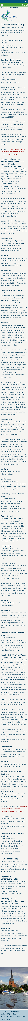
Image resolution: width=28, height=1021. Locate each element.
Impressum (21, 1016)
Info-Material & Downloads (10, 1011)
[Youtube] (27, 5)
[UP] (25, 997)
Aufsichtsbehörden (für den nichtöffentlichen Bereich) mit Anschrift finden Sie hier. (13, 151)
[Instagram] (25, 5)
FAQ (8, 1014)
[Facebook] (23, 5)
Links (3, 1014)
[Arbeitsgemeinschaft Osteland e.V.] (14, 15)
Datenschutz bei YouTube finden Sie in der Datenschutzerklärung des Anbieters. (14, 809)
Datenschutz (13, 7)
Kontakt (11, 1016)
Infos (4, 7)
